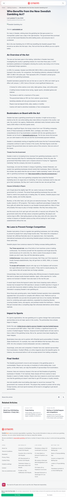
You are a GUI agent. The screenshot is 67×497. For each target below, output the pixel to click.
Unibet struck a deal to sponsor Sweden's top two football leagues (37, 326)
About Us (4, 448)
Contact (4, 468)
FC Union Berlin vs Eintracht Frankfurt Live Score (41, 455)
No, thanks (49, 495)
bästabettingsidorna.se (30, 135)
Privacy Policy (5, 457)
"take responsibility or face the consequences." (42, 173)
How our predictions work (9, 471)
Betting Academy (12, 7)
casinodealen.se (17, 29)
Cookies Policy (6, 460)
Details (3, 492)
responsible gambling (19, 438)
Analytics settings (6, 464)
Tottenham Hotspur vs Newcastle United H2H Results (24, 465)
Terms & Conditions (7, 451)
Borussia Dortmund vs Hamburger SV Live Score (40, 474)
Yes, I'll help (17, 495)
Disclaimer (4, 454)
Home (3, 7)
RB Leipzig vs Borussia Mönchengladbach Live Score (41, 462)
